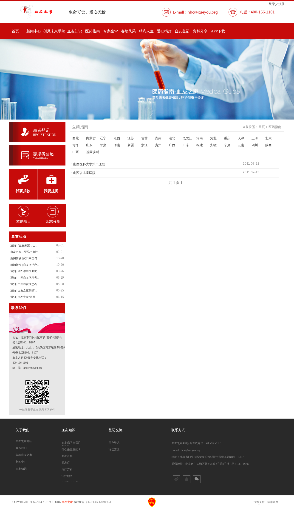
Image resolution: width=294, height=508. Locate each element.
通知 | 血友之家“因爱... (23, 297)
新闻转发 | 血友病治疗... (24, 264)
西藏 (75, 138)
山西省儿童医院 (84, 173)
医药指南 (92, 31)
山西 (75, 152)
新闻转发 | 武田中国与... (24, 258)
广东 (186, 145)
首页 (15, 31)
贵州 (158, 145)
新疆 (130, 145)
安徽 (213, 145)
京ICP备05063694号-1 (98, 502)
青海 (75, 145)
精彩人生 (146, 31)
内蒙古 (91, 138)
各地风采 (128, 31)
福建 (199, 145)
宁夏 (227, 145)
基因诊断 (92, 152)
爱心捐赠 (164, 31)
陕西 (268, 145)
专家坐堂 (110, 31)
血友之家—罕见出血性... (25, 252)
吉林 (144, 138)
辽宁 (103, 138)
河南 (199, 138)
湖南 (158, 138)
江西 (117, 138)
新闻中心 (33, 31)
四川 (255, 145)
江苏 (130, 138)
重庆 (227, 138)
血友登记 (182, 31)
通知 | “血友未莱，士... (23, 245)
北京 (268, 138)
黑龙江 (187, 138)
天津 (241, 138)
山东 (89, 145)
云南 (241, 145)
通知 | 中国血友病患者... (24, 277)
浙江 (144, 145)
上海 (255, 138)
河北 (213, 138)
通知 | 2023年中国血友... (24, 271)
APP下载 (218, 31)
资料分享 (200, 31)
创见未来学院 (54, 31)
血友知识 (74, 31)
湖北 (172, 138)
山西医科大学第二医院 (89, 164)
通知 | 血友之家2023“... (23, 290)
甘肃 (103, 145)
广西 (172, 145)
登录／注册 (277, 4)
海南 (117, 145)
